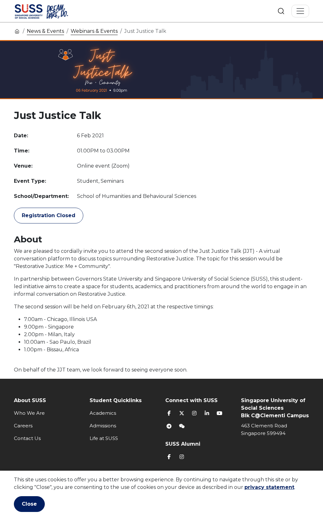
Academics (103, 413)
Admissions (103, 426)
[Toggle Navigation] (300, 11)
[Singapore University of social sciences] (52, 11)
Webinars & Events (94, 31)
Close (29, 504)
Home (17, 31)
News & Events (45, 31)
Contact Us (27, 438)
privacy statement (269, 487)
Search (281, 11)
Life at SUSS (104, 438)
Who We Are (29, 413)
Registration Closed (48, 215)
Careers (23, 426)
